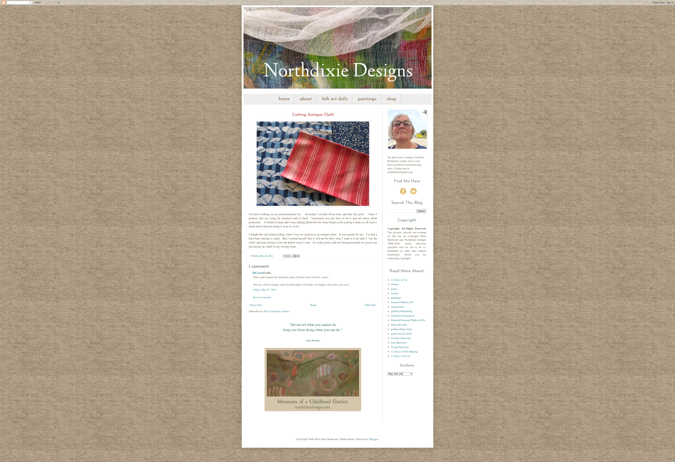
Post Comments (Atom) (276, 311)
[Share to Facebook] (295, 256)
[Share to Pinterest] (298, 256)
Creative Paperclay (401, 338)
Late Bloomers (399, 342)
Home (313, 305)
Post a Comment (262, 297)
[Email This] (285, 256)
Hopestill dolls (399, 324)
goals (394, 288)
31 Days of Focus (400, 356)
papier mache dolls (401, 333)
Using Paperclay (400, 347)
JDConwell (258, 273)
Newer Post (256, 305)
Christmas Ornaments (402, 315)
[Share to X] (291, 256)
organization (398, 306)
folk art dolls (335, 99)
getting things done (401, 329)
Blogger (373, 439)
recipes (395, 293)
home (284, 99)
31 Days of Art (399, 279)
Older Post (370, 305)
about (306, 99)
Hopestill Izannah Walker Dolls (408, 320)
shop (391, 99)
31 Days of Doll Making (404, 351)
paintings (367, 99)
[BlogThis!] (288, 256)
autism (394, 284)
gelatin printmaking (401, 311)
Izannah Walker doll (402, 302)
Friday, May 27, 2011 (265, 289)
